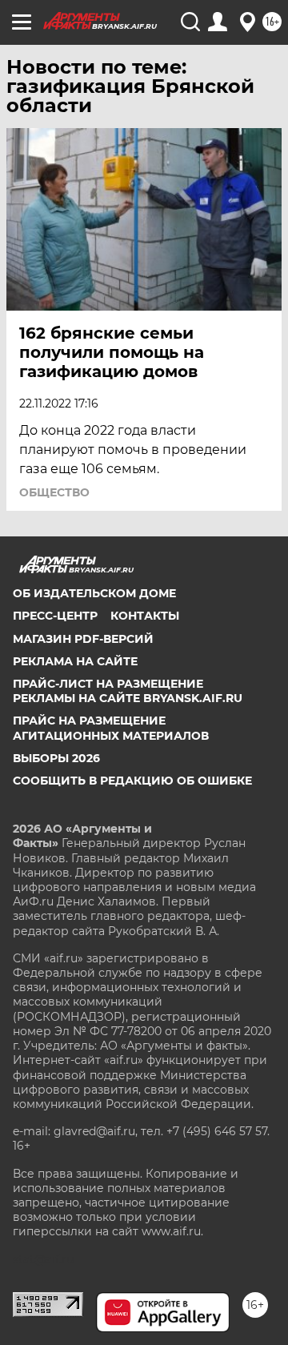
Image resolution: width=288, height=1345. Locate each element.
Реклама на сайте (75, 661)
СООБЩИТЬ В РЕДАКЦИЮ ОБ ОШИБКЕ (132, 780)
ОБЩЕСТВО (54, 492)
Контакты (144, 615)
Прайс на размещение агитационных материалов (111, 727)
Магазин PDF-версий (83, 639)
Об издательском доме (94, 593)
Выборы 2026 (56, 758)
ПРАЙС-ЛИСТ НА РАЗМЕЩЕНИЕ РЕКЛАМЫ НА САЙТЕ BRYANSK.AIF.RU (127, 691)
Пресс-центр (55, 615)
